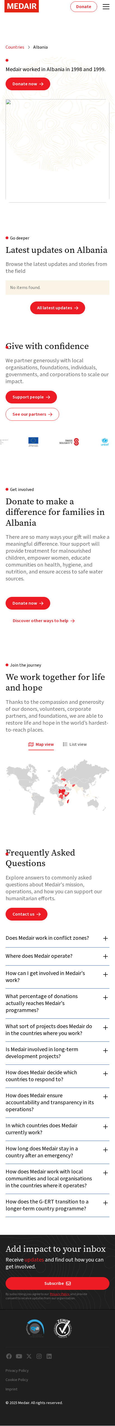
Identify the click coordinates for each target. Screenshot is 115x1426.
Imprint (11, 1389)
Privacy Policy (60, 1294)
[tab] (41, 744)
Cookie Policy (17, 1380)
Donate (83, 7)
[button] (105, 6)
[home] (21, 6)
